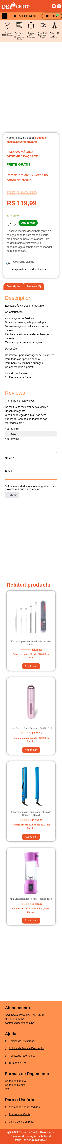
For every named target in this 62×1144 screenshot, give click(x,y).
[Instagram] (59, 6)
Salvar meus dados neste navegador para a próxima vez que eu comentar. (30, 488)
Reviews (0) (33, 286)
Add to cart (28, 222)
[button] (4, 16)
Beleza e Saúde (25, 137)
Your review (13, 439)
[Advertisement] (31, 539)
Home (10, 137)
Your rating (12, 429)
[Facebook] (54, 6)
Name (9, 458)
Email (9, 470)
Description (14, 286)
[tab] (14, 286)
